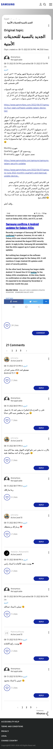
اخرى (6, 70)
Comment (40, 333)
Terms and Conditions (12, 726)
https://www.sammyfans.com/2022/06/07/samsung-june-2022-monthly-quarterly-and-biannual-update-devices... (26, 173)
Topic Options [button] (44, 26)
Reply (41, 388)
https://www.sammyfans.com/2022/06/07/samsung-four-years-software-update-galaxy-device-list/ (26, 108)
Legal (4, 736)
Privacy (5, 731)
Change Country (9, 741)
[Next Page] (26, 350)
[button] (44, 58)
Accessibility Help (10, 722)
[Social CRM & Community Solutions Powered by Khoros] (42, 713)
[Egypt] (7, 4)
